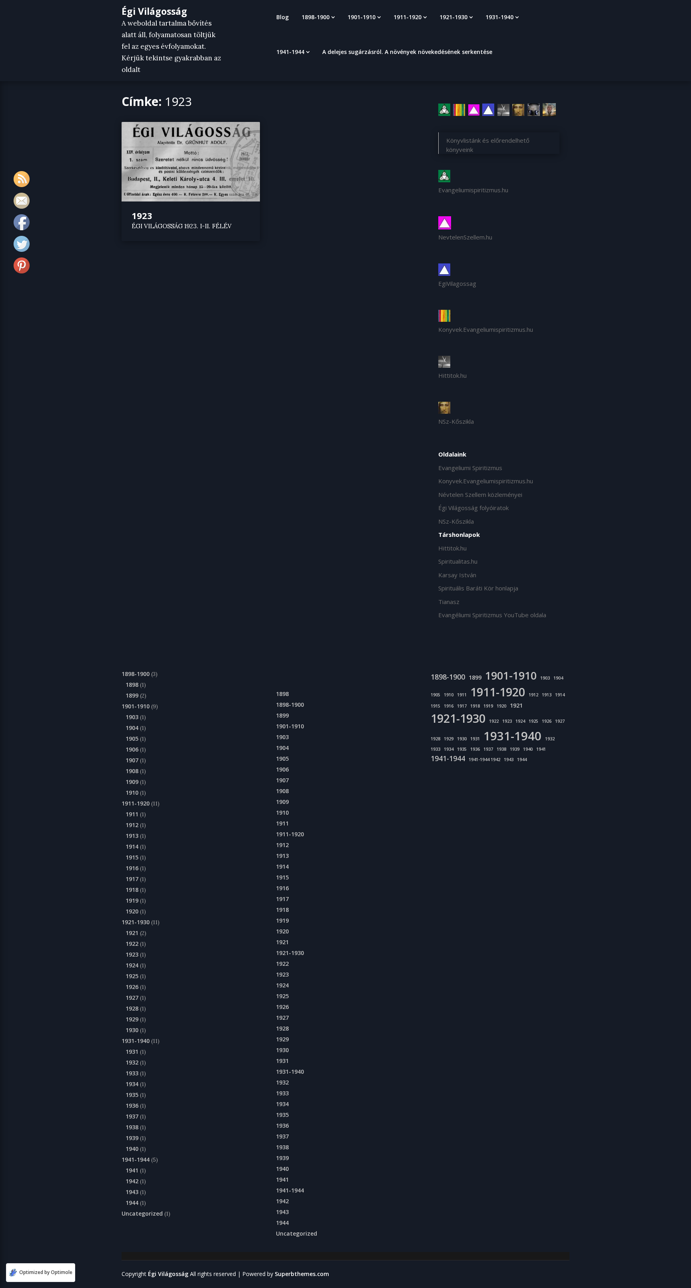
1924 (132, 965)
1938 (132, 1127)
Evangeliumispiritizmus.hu (473, 190)
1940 (132, 1148)
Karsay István (457, 575)
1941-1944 (290, 52)
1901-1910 (361, 17)
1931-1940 (499, 17)
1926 (132, 987)
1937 (132, 1116)
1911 (132, 814)
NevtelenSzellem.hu (465, 237)
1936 (132, 1105)
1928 (132, 1008)
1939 (132, 1138)
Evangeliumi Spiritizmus (470, 468)
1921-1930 (453, 17)
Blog (282, 17)
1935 (132, 1095)
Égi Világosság (154, 11)
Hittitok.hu (452, 375)
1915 (132, 857)
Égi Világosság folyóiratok (473, 508)
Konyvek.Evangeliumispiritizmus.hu (485, 329)
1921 (132, 933)
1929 (132, 1019)
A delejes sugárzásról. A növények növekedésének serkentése (407, 52)
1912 (132, 825)
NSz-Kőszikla (456, 421)
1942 (132, 1181)
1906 (132, 749)
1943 (132, 1192)
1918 (132, 889)
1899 (132, 695)
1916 (132, 868)
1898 (132, 684)
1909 (132, 782)
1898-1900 (316, 17)
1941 (132, 1170)
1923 (142, 215)
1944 (132, 1202)
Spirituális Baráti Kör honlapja (478, 588)
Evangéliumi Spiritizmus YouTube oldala (492, 615)
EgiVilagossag (457, 283)
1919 (132, 900)
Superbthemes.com (302, 1274)
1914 (132, 846)
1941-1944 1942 (484, 759)
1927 (132, 997)
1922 (132, 943)
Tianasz (448, 602)
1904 (132, 728)
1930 (132, 1030)
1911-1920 (407, 17)
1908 (132, 771)
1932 (132, 1062)
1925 (132, 976)
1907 (132, 760)
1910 (132, 792)
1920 (132, 911)
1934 (132, 1084)
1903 (132, 717)
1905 (132, 738)
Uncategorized (142, 1213)
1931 (132, 1051)
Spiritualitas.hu (457, 561)
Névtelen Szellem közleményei (480, 494)
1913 (132, 835)
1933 (132, 1073)
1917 (132, 879)
